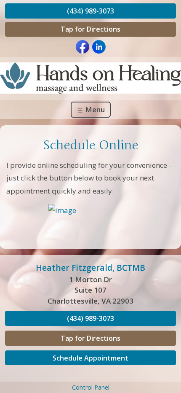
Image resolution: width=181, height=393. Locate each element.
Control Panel (90, 387)
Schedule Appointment (90, 358)
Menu (94, 109)
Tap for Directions (90, 29)
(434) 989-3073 (90, 11)
